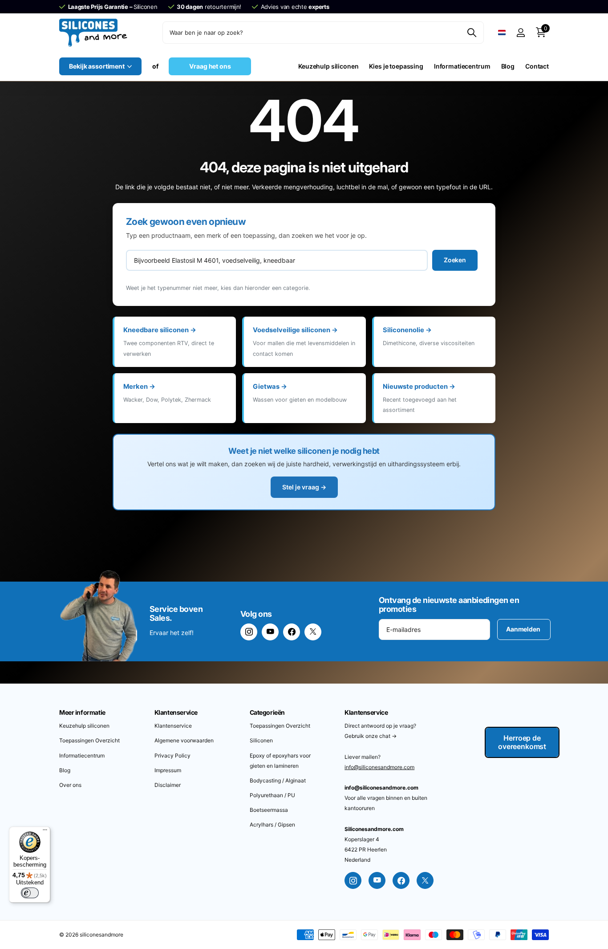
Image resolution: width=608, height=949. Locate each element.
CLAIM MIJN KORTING (415, 542)
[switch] (30, 893)
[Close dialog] (515, 345)
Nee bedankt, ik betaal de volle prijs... (415, 575)
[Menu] (45, 832)
